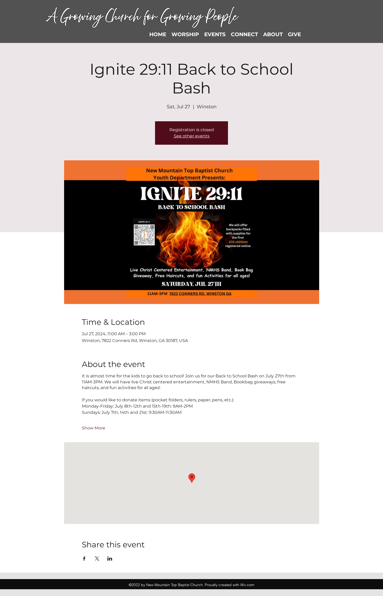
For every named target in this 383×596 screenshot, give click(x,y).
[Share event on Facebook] (84, 558)
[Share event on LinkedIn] (109, 558)
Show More (93, 428)
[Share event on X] (97, 558)
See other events (191, 136)
